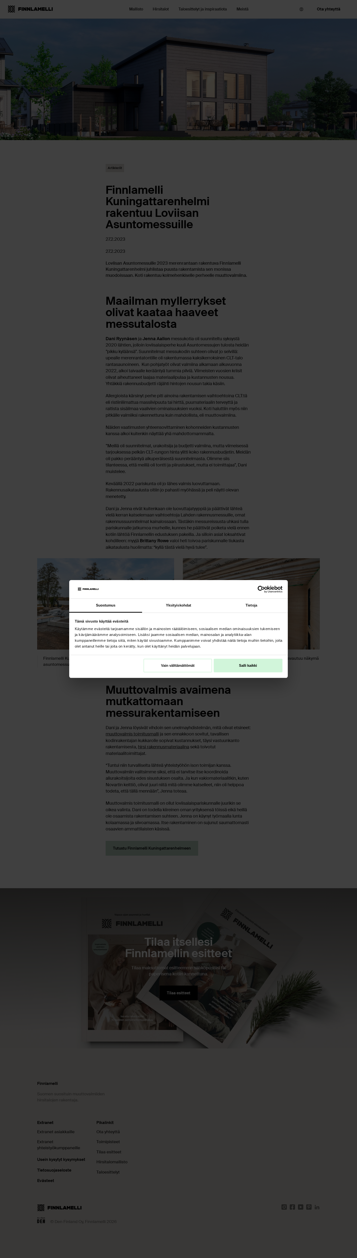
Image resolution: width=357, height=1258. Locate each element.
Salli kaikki (248, 665)
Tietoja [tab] (251, 605)
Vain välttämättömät (178, 665)
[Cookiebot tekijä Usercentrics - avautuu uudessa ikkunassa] (261, 589)
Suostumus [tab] (106, 605)
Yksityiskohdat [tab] (178, 605)
